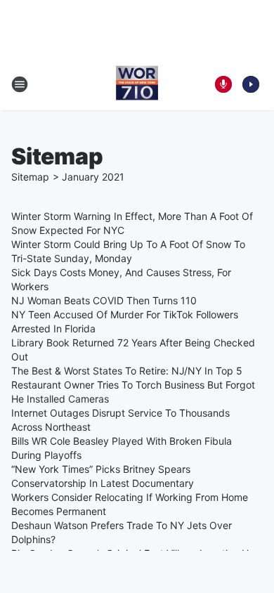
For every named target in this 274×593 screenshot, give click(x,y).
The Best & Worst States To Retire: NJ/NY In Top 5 (126, 371)
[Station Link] (137, 84)
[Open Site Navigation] (19, 84)
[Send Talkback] (223, 84)
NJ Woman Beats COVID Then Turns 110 (104, 300)
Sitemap (30, 177)
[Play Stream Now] (250, 84)
